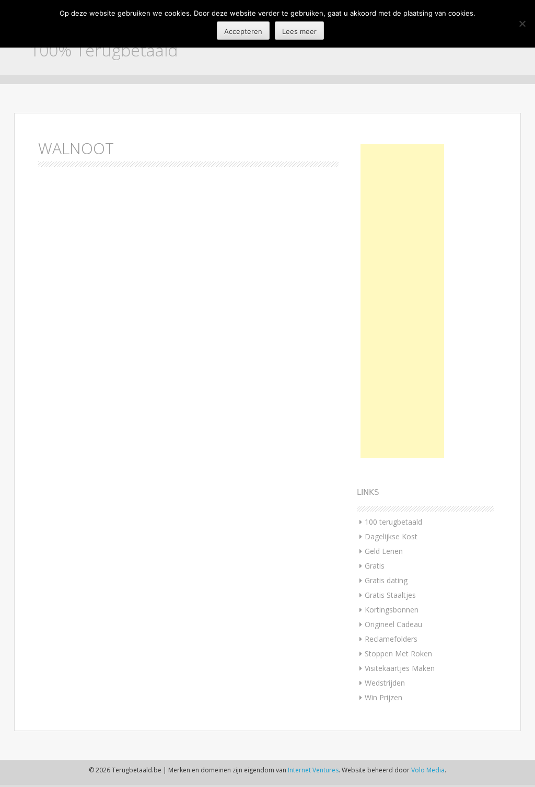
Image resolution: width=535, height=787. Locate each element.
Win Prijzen (383, 697)
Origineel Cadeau (393, 624)
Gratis (375, 566)
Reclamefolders (391, 639)
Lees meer (299, 31)
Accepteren (243, 31)
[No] (522, 23)
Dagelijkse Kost (391, 536)
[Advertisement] (402, 301)
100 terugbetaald (393, 522)
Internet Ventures (313, 770)
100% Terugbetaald (104, 50)
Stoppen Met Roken (398, 653)
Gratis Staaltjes (390, 595)
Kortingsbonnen (391, 610)
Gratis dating (386, 580)
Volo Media (428, 770)
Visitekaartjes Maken (400, 668)
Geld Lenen (384, 551)
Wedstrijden (385, 683)
